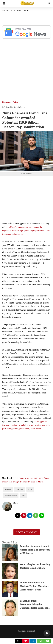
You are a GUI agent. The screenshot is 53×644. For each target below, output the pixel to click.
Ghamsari (19, 489)
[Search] (48, 3)
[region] (26, 199)
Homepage (6, 102)
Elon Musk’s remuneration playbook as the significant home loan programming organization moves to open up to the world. (26, 230)
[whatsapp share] (35, 515)
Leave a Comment (26, 532)
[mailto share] (18, 515)
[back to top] (46, 633)
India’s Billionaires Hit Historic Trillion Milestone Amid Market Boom (34, 586)
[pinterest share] (23, 515)
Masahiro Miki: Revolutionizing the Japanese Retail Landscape (35, 604)
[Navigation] (3, 3)
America (8, 489)
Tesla (23, 495)
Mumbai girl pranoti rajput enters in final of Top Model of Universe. (35, 550)
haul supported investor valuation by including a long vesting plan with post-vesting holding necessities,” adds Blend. (26, 425)
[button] (18, 641)
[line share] (41, 515)
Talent (15, 102)
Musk (30, 489)
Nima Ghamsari (11, 495)
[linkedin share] (29, 515)
